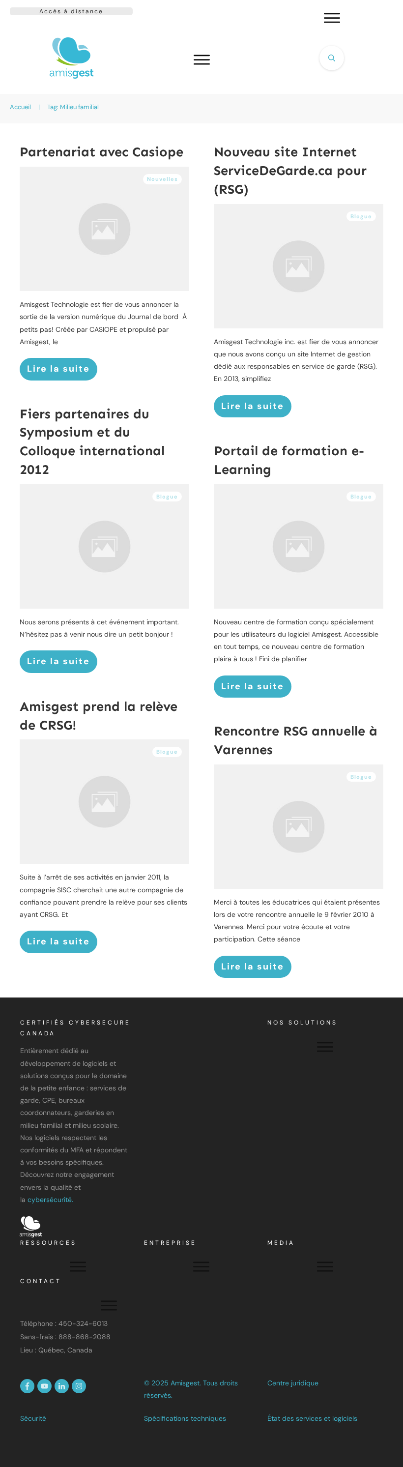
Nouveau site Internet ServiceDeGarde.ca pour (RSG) (290, 170)
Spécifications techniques (185, 1418)
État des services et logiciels (312, 1418)
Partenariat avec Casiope (101, 152)
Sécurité (33, 1418)
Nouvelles (162, 179)
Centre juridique (292, 1383)
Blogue (361, 216)
